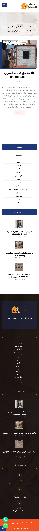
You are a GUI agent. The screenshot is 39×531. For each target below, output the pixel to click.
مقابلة (18, 203)
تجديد (18, 343)
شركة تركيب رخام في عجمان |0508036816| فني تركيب (19, 275)
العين (18, 169)
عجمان (18, 193)
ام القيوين (18, 176)
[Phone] (5, 519)
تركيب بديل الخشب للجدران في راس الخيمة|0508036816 (20, 232)
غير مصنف (18, 196)
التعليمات (18, 380)
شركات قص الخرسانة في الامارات (18, 189)
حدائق (18, 355)
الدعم (18, 363)
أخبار (18, 158)
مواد (18, 369)
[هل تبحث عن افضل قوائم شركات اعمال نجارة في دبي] (29, 6)
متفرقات (19, 199)
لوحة (18, 349)
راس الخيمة (18, 186)
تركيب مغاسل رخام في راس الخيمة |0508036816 (19, 254)
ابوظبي (18, 162)
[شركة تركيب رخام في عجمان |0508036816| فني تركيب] (20, 267)
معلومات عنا (18, 377)
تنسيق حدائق (18, 352)
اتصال (18, 383)
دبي (18, 179)
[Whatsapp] (5, 525)
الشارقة (18, 165)
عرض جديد (18, 371)
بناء (18, 360)
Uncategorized (18, 155)
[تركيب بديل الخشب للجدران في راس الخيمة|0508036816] (20, 224)
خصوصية (18, 366)
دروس (18, 182)
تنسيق (18, 357)
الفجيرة (18, 172)
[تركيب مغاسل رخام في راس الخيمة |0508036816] (20, 245)
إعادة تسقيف (18, 346)
